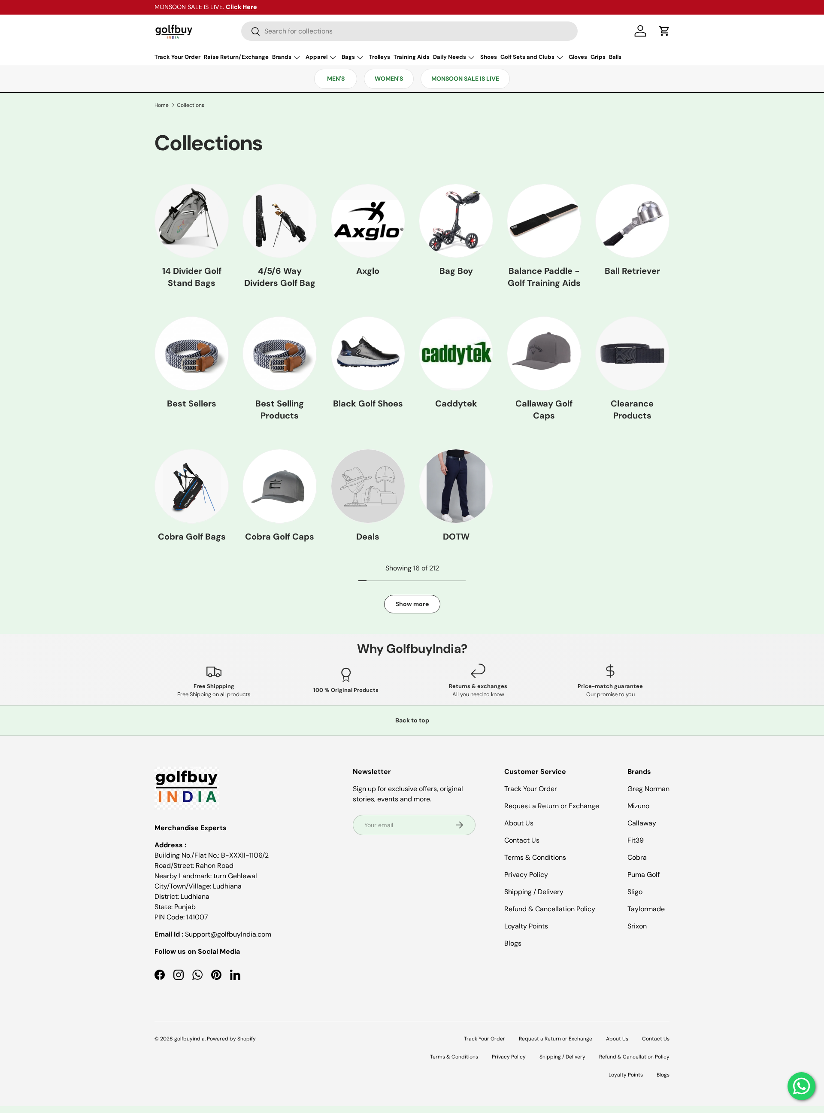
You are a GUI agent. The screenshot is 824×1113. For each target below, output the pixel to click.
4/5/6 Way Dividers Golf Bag (279, 276)
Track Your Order (177, 57)
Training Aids (412, 57)
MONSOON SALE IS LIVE (465, 78)
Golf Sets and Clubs (527, 57)
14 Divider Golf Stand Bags (191, 276)
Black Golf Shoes (368, 403)
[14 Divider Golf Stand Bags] (191, 221)
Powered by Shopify (231, 1038)
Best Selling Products (279, 409)
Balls (615, 57)
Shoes (488, 57)
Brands (281, 57)
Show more (412, 604)
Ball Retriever (632, 270)
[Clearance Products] (632, 353)
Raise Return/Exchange (236, 57)
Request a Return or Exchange (551, 805)
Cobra (637, 857)
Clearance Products (632, 409)
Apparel (316, 57)
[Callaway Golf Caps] (544, 353)
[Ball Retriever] (632, 221)
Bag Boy (456, 270)
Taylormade (646, 908)
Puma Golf (643, 874)
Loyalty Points (526, 926)
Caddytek (456, 403)
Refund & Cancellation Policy (549, 908)
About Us (518, 823)
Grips (598, 57)
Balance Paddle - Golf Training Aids (544, 276)
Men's (336, 78)
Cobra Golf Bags (192, 536)
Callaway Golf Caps (544, 409)
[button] (664, 30)
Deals (367, 536)
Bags (348, 57)
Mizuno (638, 805)
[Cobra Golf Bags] (191, 486)
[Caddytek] (456, 353)
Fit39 (635, 840)
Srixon (637, 926)
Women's (389, 78)
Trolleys (379, 57)
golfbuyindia (189, 1038)
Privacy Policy (526, 874)
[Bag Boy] (456, 221)
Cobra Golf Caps (279, 536)
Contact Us (521, 840)
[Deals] (368, 486)
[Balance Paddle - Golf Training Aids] (544, 221)
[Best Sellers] (191, 353)
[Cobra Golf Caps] (279, 486)
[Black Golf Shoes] (368, 353)
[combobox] (409, 31)
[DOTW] (456, 486)
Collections (190, 105)
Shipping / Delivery (533, 891)
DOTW (456, 536)
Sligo (634, 891)
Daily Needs (449, 57)
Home (161, 105)
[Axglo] (368, 221)
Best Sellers (191, 403)
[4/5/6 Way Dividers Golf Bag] (279, 221)
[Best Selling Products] (279, 353)
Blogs (512, 943)
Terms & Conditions (535, 857)
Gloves (578, 57)
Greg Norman (648, 788)
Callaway (641, 823)
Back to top (412, 720)
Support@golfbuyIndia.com (228, 934)
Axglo (367, 270)
